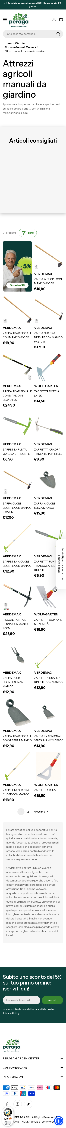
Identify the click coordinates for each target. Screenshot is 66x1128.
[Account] (54, 19)
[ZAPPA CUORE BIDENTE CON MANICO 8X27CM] (17, 480)
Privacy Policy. (11, 1013)
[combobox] (33, 34)
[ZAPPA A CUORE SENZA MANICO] (48, 480)
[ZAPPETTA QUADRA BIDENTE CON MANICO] (48, 654)
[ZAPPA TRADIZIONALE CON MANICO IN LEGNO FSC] (17, 367)
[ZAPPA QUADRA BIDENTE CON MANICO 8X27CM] (48, 309)
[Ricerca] (58, 34)
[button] (58, 1120)
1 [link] (20, 811)
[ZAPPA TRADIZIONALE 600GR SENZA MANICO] (17, 712)
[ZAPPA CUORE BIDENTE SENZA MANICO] (17, 654)
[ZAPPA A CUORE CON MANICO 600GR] (48, 255)
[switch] (8, 1123)
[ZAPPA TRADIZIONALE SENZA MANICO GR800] (48, 712)
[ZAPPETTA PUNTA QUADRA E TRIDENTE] (17, 426)
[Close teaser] (55, 590)
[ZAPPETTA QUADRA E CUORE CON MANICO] (17, 766)
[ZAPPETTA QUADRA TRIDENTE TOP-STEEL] (48, 426)
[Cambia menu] (5, 19)
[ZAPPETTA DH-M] (48, 766)
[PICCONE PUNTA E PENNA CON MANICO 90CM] (17, 596)
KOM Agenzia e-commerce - (39, 1121)
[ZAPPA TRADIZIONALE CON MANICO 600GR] (17, 309)
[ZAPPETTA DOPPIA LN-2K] (48, 367)
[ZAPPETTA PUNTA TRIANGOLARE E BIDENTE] (48, 538)
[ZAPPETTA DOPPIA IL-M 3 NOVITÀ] (48, 596)
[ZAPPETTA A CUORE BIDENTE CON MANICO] (17, 538)
